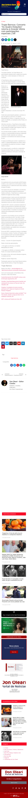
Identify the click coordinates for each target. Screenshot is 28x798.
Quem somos (9, 11)
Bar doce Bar (7, 756)
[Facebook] (3, 343)
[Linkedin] (23, 343)
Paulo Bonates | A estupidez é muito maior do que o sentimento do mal (12, 579)
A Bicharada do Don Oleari (11, 759)
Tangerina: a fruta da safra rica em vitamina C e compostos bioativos (12, 533)
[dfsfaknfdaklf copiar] (14, 632)
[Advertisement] (14, 321)
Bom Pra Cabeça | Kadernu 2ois (12, 752)
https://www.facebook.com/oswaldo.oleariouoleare (14, 270)
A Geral (3, 21)
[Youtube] (19, 343)
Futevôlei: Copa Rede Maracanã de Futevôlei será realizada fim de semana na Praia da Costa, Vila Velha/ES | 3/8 (13, 283)
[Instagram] (11, 343)
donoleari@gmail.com (17, 11)
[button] (25, 4)
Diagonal (6, 757)
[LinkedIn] (19, 788)
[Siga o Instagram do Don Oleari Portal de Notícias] (14, 612)
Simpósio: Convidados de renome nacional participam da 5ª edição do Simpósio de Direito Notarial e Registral (12, 289)
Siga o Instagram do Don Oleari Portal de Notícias (14, 615)
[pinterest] (25, 788)
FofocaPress (7, 754)
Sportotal (6, 751)
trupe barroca (14, 358)
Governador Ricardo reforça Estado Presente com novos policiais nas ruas (13, 600)
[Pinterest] (3, 347)
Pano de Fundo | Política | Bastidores (13, 749)
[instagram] (22, 788)
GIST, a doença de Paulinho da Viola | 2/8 (11, 299)
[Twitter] (7, 343)
